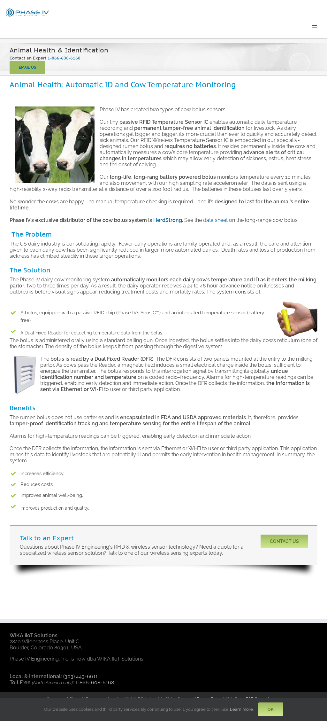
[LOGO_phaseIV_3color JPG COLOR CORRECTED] (27, 9)
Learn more (241, 709)
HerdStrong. (168, 220)
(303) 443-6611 (80, 676)
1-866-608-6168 (64, 58)
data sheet (215, 220)
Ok (271, 709)
